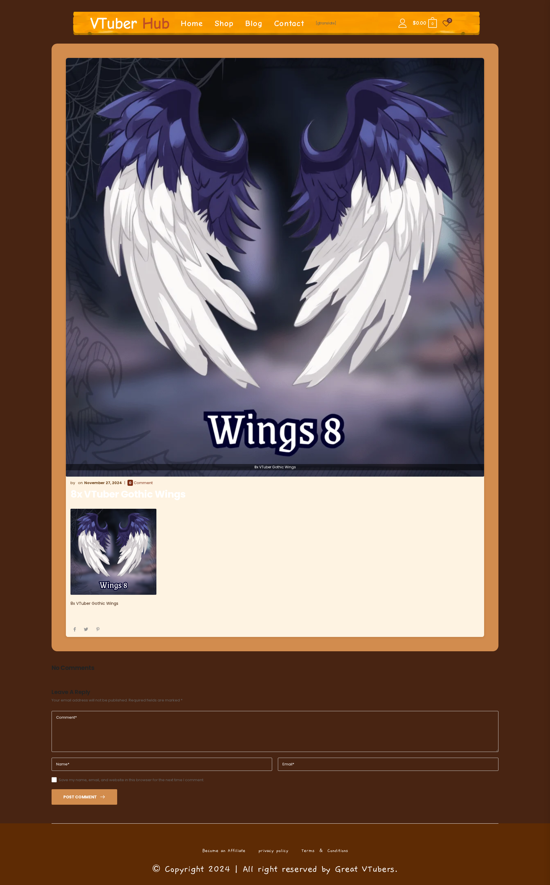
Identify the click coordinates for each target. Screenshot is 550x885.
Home (192, 23)
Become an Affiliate (223, 850)
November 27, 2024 (103, 483)
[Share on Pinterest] (97, 629)
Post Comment (80, 797)
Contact (289, 23)
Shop (224, 23)
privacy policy (273, 850)
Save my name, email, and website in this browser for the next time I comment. (131, 780)
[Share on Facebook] (74, 629)
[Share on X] (86, 629)
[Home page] (130, 23)
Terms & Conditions (324, 850)
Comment (141, 483)
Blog (254, 23)
